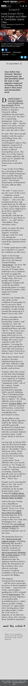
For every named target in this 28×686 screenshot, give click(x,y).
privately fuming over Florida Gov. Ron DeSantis (13, 103)
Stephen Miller (15, 403)
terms (9, 682)
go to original (6, 52)
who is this (14, 681)
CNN (15, 274)
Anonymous (7, 265)
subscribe (5, 54)
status (14, 684)
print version (17, 52)
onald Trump (14, 98)
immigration (14, 594)
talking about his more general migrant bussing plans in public (13, 496)
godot (24, 681)
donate (13, 54)
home (3, 681)
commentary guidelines (19, 682)
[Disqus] (14, 660)
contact (5, 682)
